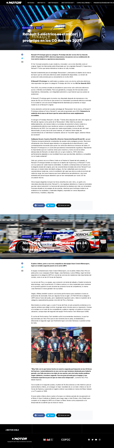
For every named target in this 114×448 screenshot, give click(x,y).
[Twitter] (92, 439)
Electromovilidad (27, 28)
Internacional (26, 236)
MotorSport (37, 236)
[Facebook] (89, 439)
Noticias (38, 28)
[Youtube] (96, 439)
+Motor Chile (12, 430)
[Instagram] (99, 439)
